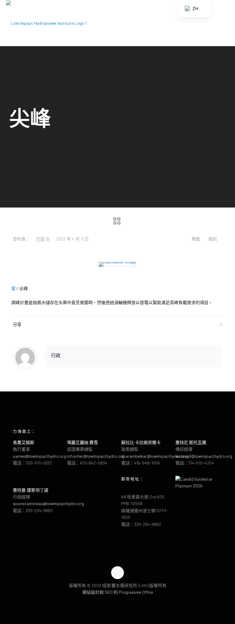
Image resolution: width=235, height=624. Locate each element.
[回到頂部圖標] (117, 572)
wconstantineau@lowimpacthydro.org (48, 503)
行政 (40, 238)
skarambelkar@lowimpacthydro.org (154, 456)
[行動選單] (225, 23)
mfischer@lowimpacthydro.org (95, 456)
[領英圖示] (124, 602)
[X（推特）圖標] (117, 602)
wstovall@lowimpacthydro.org (203, 456)
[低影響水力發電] (46, 23)
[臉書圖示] (111, 602)
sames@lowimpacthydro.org (39, 456)
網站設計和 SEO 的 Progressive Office (117, 592)
